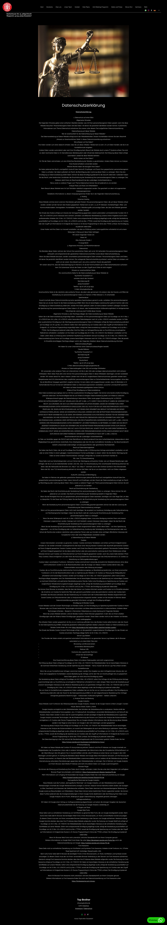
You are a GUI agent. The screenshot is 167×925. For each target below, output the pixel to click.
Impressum (79, 908)
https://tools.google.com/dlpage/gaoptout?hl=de (99, 772)
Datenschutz (88, 908)
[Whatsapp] (146, 10)
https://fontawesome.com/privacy (83, 881)
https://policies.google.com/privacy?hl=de (95, 843)
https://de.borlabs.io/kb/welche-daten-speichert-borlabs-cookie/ (94, 627)
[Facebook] (151, 10)
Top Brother (83, 899)
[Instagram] (149, 10)
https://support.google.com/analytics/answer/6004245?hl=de (83, 777)
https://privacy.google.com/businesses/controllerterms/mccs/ (83, 742)
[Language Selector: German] (156, 10)
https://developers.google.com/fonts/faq (101, 840)
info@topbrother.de (86, 289)
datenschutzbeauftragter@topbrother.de (85, 366)
